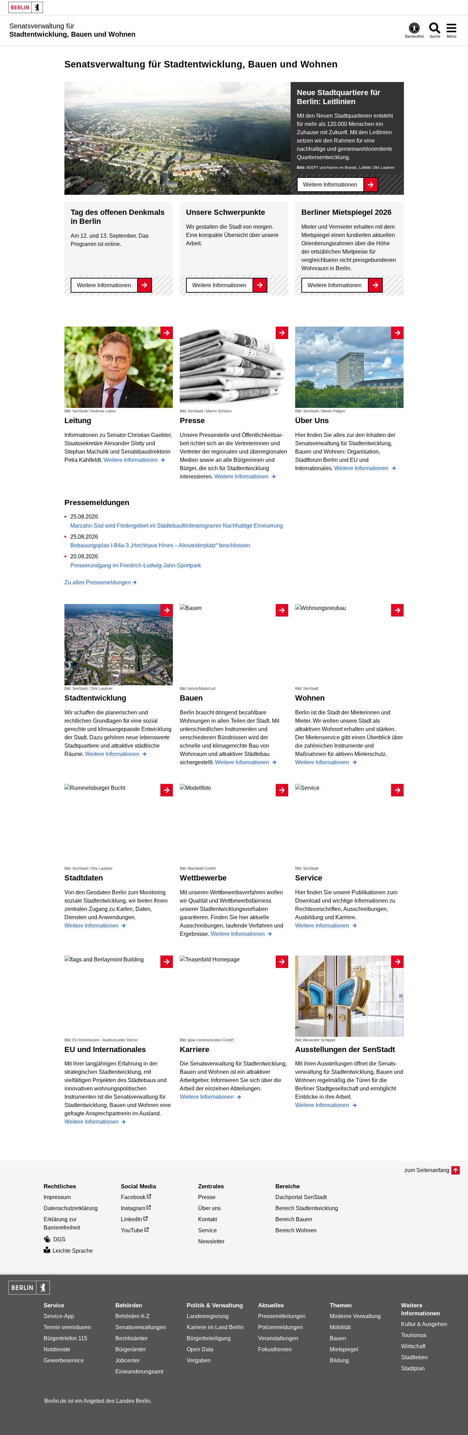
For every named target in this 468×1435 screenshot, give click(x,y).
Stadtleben (414, 1357)
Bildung (339, 1360)
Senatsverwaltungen (140, 1327)
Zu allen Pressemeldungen (97, 582)
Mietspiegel (344, 1349)
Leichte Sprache (73, 1251)
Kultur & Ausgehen (424, 1324)
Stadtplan (413, 1368)
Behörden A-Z (132, 1316)
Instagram (133, 1208)
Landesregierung (208, 1316)
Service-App (59, 1316)
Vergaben (199, 1360)
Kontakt (207, 1219)
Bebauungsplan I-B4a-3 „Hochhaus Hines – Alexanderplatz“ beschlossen (160, 545)
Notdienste (57, 1349)
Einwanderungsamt (139, 1371)
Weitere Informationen (330, 185)
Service (207, 1230)
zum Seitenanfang (427, 1170)
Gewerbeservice (64, 1360)
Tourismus (413, 1335)
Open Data (200, 1349)
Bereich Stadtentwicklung (306, 1208)
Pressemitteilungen (282, 1316)
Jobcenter (127, 1360)
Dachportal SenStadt (301, 1197)
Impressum (57, 1197)
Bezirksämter (131, 1338)
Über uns (209, 1208)
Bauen (338, 1338)
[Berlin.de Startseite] (25, 7)
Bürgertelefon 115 (65, 1338)
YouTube (132, 1230)
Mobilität (340, 1327)
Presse (206, 1197)
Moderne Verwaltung (355, 1316)
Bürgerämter (130, 1349)
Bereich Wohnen (296, 1230)
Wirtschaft (413, 1346)
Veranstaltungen (278, 1338)
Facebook (133, 1197)
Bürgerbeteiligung (209, 1338)
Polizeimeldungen (280, 1327)
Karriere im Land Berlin (215, 1327)
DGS (59, 1239)
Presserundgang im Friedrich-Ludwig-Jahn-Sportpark (135, 565)
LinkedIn (131, 1219)
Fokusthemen (275, 1349)
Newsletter (211, 1241)
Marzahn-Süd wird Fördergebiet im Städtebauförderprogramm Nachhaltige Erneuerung (176, 526)
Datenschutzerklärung (71, 1208)
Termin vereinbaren (67, 1327)
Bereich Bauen (293, 1219)
